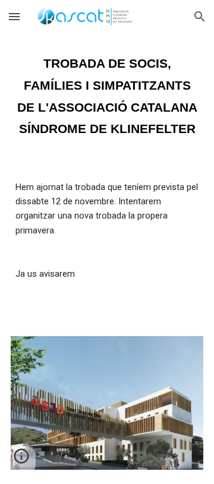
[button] (14, 16)
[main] (107, 89)
